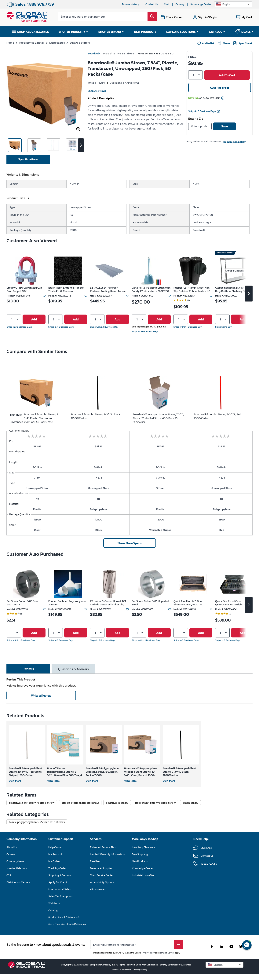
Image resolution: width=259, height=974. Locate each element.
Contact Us (151, 4)
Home (10, 42)
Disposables (57, 42)
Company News (15, 861)
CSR (8, 875)
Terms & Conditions (122, 969)
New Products (140, 861)
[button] (233, 4)
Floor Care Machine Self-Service (67, 924)
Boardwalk (94, 54)
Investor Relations (16, 868)
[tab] (28, 159)
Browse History (130, 4)
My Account (55, 854)
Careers (10, 854)
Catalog (180, 4)
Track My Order (57, 868)
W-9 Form (54, 903)
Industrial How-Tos (143, 875)
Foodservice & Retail (31, 42)
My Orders (54, 861)
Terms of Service (166, 952)
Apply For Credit (57, 882)
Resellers (95, 861)
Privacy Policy (148, 952)
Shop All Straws (97, 91)
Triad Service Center (101, 875)
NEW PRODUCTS (145, 31)
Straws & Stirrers (80, 42)
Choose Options (234, 271)
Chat (166, 4)
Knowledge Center (201, 4)
